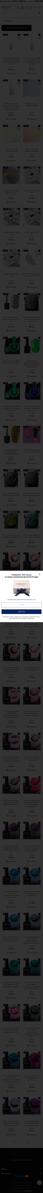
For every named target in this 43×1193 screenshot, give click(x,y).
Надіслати (21, 611)
